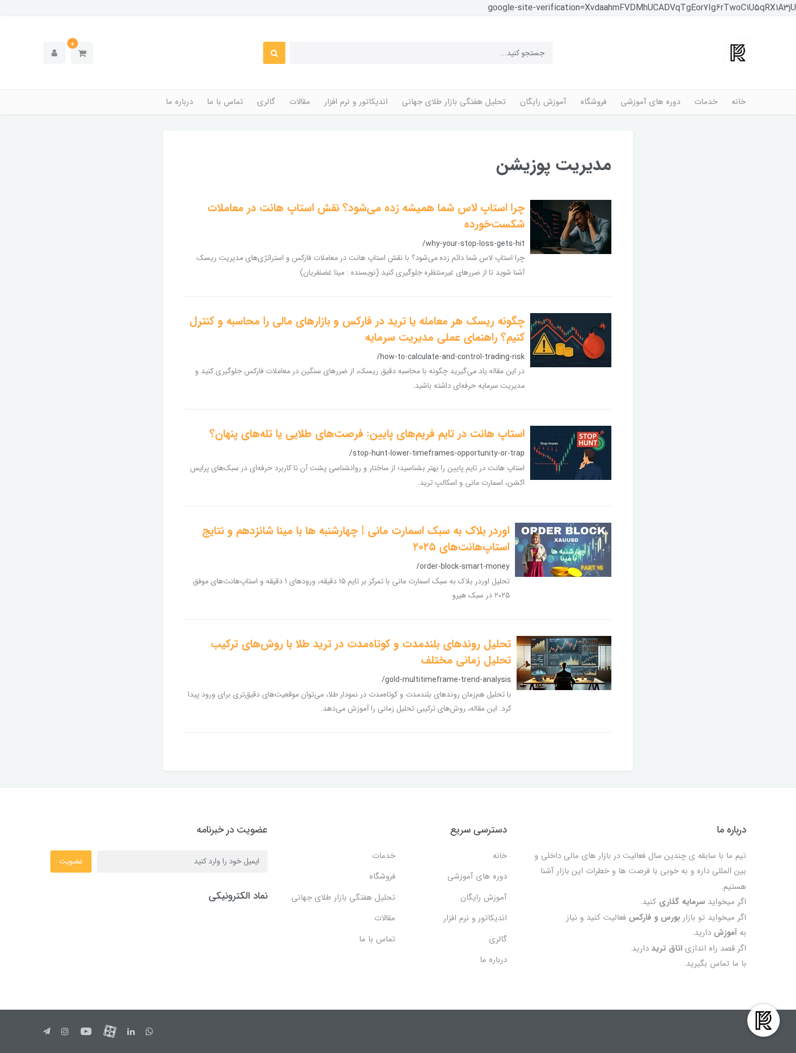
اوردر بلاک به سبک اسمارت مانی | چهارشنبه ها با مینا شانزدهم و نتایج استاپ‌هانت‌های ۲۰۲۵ (356, 538)
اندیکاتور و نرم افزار (356, 101)
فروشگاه (593, 101)
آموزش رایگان (543, 101)
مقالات (299, 101)
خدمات (705, 101)
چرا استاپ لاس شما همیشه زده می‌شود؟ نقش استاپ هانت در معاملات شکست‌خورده (366, 215)
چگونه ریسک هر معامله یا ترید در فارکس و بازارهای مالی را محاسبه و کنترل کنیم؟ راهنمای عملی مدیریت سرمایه (357, 329)
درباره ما (179, 101)
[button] (82, 53)
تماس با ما (225, 101)
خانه (739, 101)
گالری (266, 101)
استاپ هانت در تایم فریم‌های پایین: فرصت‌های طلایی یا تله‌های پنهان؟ (367, 433)
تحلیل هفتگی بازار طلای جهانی (454, 101)
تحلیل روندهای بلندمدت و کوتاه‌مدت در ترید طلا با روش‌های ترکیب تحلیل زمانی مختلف (361, 651)
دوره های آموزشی (650, 101)
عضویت (71, 861)
